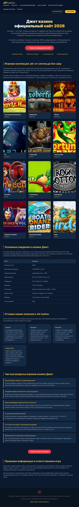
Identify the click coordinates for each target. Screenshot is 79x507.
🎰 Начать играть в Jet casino (39, 451)
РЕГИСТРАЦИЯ (70, 11)
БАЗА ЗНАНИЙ (41, 5)
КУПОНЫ (19, 9)
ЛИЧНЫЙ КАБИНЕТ (57, 11)
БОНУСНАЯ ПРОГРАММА (55, 5)
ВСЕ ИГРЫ (14, 5)
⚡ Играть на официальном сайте (39, 48)
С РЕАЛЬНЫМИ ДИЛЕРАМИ (27, 5)
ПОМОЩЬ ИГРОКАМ (9, 9)
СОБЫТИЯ (6, 5)
